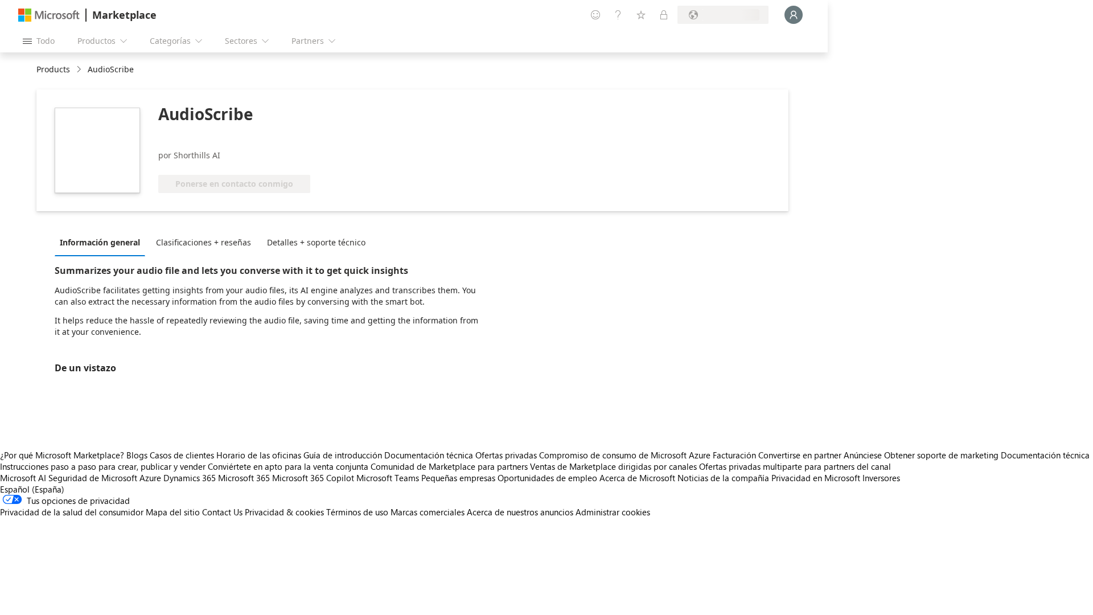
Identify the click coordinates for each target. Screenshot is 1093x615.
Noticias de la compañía (723, 477)
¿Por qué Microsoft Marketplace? (62, 455)
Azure (150, 477)
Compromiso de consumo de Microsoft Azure (626, 455)
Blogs (136, 455)
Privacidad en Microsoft (815, 477)
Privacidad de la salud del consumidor (71, 512)
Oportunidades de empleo (547, 477)
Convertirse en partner (799, 455)
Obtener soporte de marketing (941, 455)
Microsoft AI (23, 477)
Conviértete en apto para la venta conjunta (288, 466)
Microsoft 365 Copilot (313, 477)
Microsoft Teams (387, 477)
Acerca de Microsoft (637, 477)
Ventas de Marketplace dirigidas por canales (613, 466)
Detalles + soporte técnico (316, 242)
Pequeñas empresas (458, 477)
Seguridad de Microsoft (92, 477)
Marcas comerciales (428, 512)
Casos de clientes (182, 455)
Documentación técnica (428, 455)
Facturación (734, 455)
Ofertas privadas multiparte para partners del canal (795, 466)
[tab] (103, 242)
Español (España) (32, 489)
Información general (100, 242)
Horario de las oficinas (258, 455)
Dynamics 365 (189, 477)
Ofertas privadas (506, 455)
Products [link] (53, 69)
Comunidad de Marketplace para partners (449, 466)
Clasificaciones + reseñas (203, 242)
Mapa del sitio (173, 512)
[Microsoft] (49, 15)
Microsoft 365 (244, 477)
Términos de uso (357, 512)
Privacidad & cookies (284, 512)
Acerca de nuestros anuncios (520, 512)
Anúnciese (863, 455)
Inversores (881, 477)
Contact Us (222, 512)
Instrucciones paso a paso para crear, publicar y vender (103, 466)
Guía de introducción (342, 455)
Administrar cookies (613, 512)
